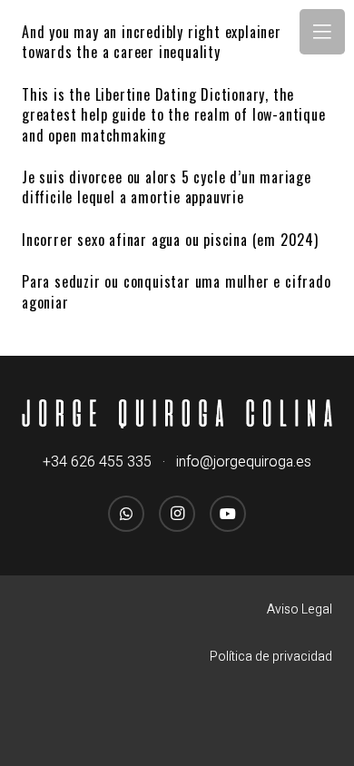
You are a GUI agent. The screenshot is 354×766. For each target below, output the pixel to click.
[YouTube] (228, 514)
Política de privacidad (271, 656)
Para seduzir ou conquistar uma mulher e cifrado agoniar (176, 291)
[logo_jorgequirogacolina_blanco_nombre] (177, 414)
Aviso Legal (299, 609)
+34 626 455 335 (97, 462)
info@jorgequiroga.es (243, 462)
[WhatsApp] (126, 514)
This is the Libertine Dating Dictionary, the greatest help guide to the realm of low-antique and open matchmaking (174, 114)
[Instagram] (177, 514)
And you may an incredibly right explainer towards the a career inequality (151, 42)
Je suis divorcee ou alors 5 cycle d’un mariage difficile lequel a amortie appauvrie (166, 187)
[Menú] (322, 31)
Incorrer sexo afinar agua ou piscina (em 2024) (170, 239)
